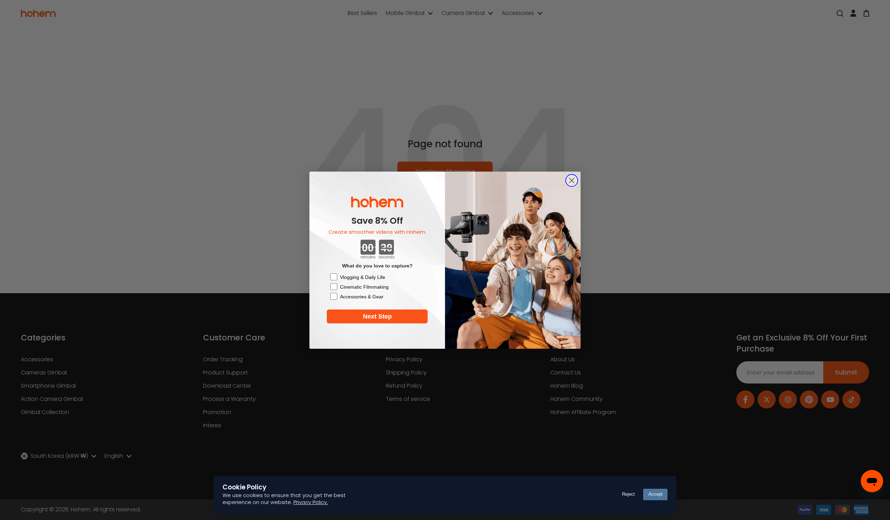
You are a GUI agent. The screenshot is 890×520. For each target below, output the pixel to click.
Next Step (377, 316)
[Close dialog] (572, 180)
